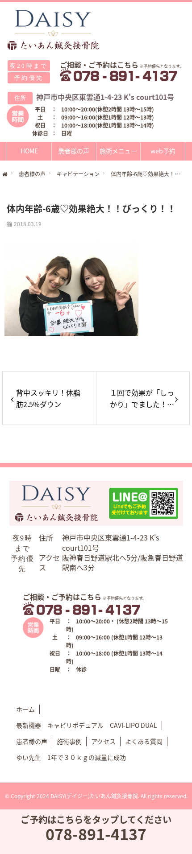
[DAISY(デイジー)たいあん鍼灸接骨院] (53, 30)
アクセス (103, 741)
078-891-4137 (96, 834)
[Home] (5, 175)
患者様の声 (73, 150)
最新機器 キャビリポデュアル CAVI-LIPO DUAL (86, 725)
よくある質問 (144, 741)
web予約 (162, 150)
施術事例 (69, 741)
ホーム (25, 709)
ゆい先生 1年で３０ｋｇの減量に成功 (71, 757)
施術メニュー (118, 150)
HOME (29, 150)
